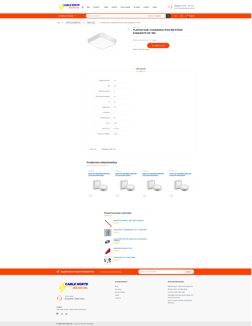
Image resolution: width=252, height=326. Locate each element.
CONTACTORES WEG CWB (176, 292)
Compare (154, 40)
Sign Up (188, 272)
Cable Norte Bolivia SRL (65, 324)
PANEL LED (91, 23)
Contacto (146, 7)
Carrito (155, 7)
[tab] (141, 69)
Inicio (88, 7)
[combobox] (116, 16)
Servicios (114, 7)
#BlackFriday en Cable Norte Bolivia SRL (180, 286)
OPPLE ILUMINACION (73, 23)
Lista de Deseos (120, 292)
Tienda (106, 7)
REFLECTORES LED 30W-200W (177, 289)
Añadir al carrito (160, 45)
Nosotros (96, 7)
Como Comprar (125, 7)
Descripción (141, 69)
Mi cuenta (137, 7)
